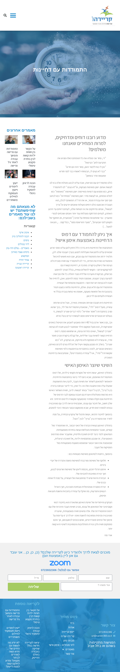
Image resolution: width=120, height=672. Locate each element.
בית (72, 623)
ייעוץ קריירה (68, 632)
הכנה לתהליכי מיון (20, 236)
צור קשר (69, 653)
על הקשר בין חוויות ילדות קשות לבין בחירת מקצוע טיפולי (29, 157)
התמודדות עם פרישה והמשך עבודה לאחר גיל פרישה (12, 157)
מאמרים (69, 649)
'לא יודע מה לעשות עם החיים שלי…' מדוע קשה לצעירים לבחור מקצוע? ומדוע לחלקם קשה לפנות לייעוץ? (12, 654)
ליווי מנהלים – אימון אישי (61, 645)
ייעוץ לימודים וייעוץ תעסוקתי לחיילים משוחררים (12, 191)
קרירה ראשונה (22, 267)
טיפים (26, 240)
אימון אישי (24, 232)
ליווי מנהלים (23, 244)
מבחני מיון (68, 640)
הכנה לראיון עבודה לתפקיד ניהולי (29, 188)
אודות (71, 627)
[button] (13, 15)
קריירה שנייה (23, 263)
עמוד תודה (24, 259)
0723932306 (49, 570)
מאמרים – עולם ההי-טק (17, 248)
